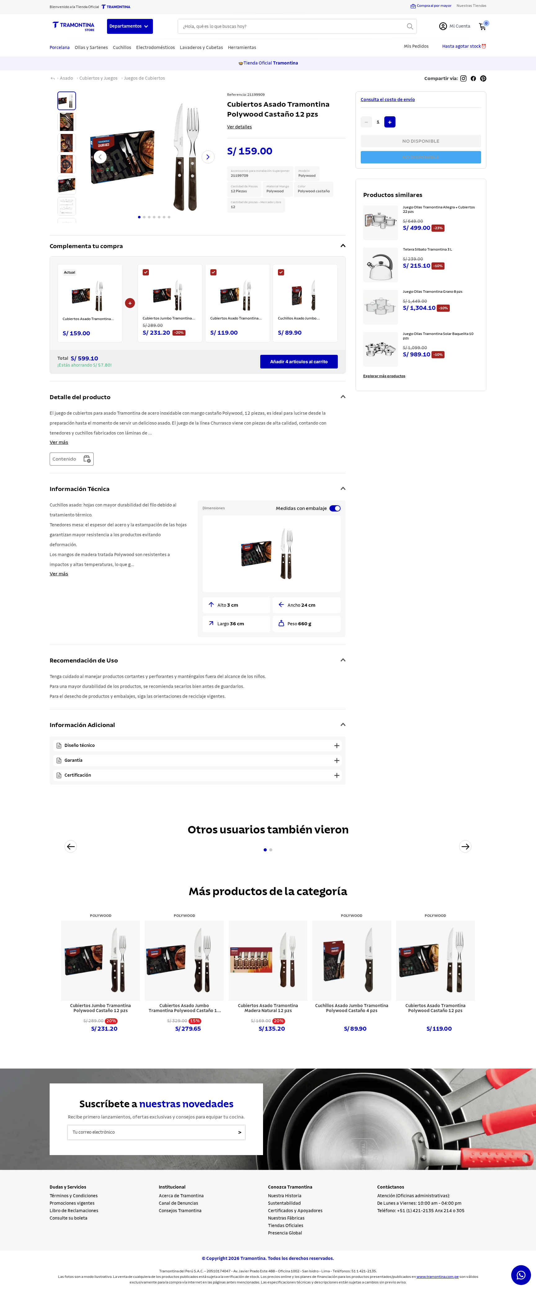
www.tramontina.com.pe (438, 1277)
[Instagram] (463, 78)
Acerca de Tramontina (181, 1196)
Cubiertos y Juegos (98, 78)
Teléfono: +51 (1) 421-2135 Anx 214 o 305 (421, 1211)
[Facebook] (473, 78)
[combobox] (297, 26)
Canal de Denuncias (178, 1203)
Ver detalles (239, 127)
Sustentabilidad (284, 1203)
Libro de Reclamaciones (74, 1211)
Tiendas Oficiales (285, 1226)
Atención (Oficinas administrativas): (413, 1196)
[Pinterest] (483, 78)
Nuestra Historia (285, 1196)
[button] (198, 246)
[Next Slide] (465, 846)
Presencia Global (285, 1233)
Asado (66, 78)
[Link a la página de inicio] (53, 78)
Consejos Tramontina (180, 1211)
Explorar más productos (384, 376)
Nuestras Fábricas (286, 1218)
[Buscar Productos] (410, 26)
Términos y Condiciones (74, 1196)
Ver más (59, 442)
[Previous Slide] (71, 846)
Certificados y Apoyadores (295, 1211)
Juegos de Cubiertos (144, 78)
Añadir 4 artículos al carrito (299, 361)
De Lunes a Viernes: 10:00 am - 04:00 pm (419, 1203)
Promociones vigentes (72, 1203)
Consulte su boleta (68, 1218)
